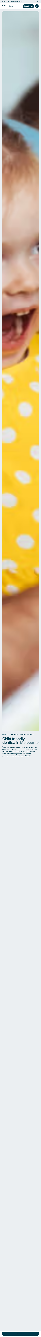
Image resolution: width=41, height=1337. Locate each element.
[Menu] (37, 6)
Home (4, 734)
